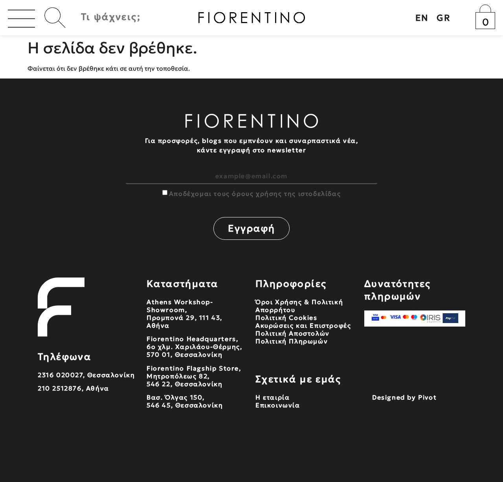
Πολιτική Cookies (286, 317)
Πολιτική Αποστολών (292, 333)
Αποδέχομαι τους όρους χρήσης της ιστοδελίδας (255, 193)
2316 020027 (60, 375)
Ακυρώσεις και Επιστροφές (303, 325)
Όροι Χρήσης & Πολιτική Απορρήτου (299, 306)
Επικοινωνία (277, 405)
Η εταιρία (272, 397)
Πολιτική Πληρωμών (291, 341)
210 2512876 (60, 388)
